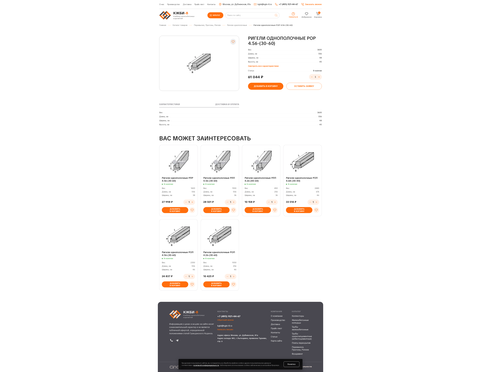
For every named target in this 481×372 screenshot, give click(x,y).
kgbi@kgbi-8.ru (224, 325)
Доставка (187, 4)
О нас (161, 4)
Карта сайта (276, 341)
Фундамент (297, 354)
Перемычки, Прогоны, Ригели (300, 348)
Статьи (274, 337)
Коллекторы (298, 316)
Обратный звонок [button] (225, 320)
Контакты (211, 4)
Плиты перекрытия (301, 343)
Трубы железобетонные (300, 328)
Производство (173, 4)
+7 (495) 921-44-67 (228, 316)
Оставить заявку (304, 86)
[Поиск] (276, 15)
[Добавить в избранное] (233, 42)
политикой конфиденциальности (206, 365)
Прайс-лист (199, 4)
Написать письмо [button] (225, 330)
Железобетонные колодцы (300, 321)
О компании (276, 316)
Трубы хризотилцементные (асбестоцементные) (302, 336)
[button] (311, 4)
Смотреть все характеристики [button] (263, 66)
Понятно (291, 364)
